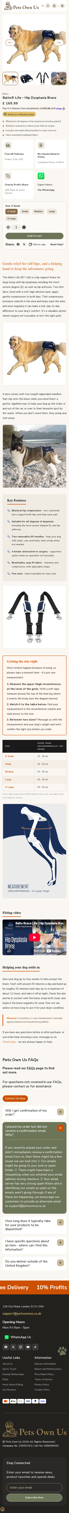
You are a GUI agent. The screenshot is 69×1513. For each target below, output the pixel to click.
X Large (11, 218)
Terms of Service (43, 1379)
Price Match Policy (44, 1374)
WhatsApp (9, 1042)
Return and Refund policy (48, 1369)
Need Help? (57, 244)
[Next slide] (59, 42)
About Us (8, 1363)
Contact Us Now (15, 1098)
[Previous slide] (10, 42)
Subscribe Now (34, 1497)
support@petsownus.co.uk (22, 1314)
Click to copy (39, 244)
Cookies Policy (42, 1389)
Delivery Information (45, 1363)
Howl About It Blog (13, 1384)
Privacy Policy (41, 1384)
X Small (11, 211)
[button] (43, 6)
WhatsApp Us (21, 1337)
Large (52, 211)
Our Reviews (9, 1389)
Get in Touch (9, 1369)
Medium (38, 211)
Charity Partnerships (13, 1374)
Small (25, 211)
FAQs (31, 1068)
